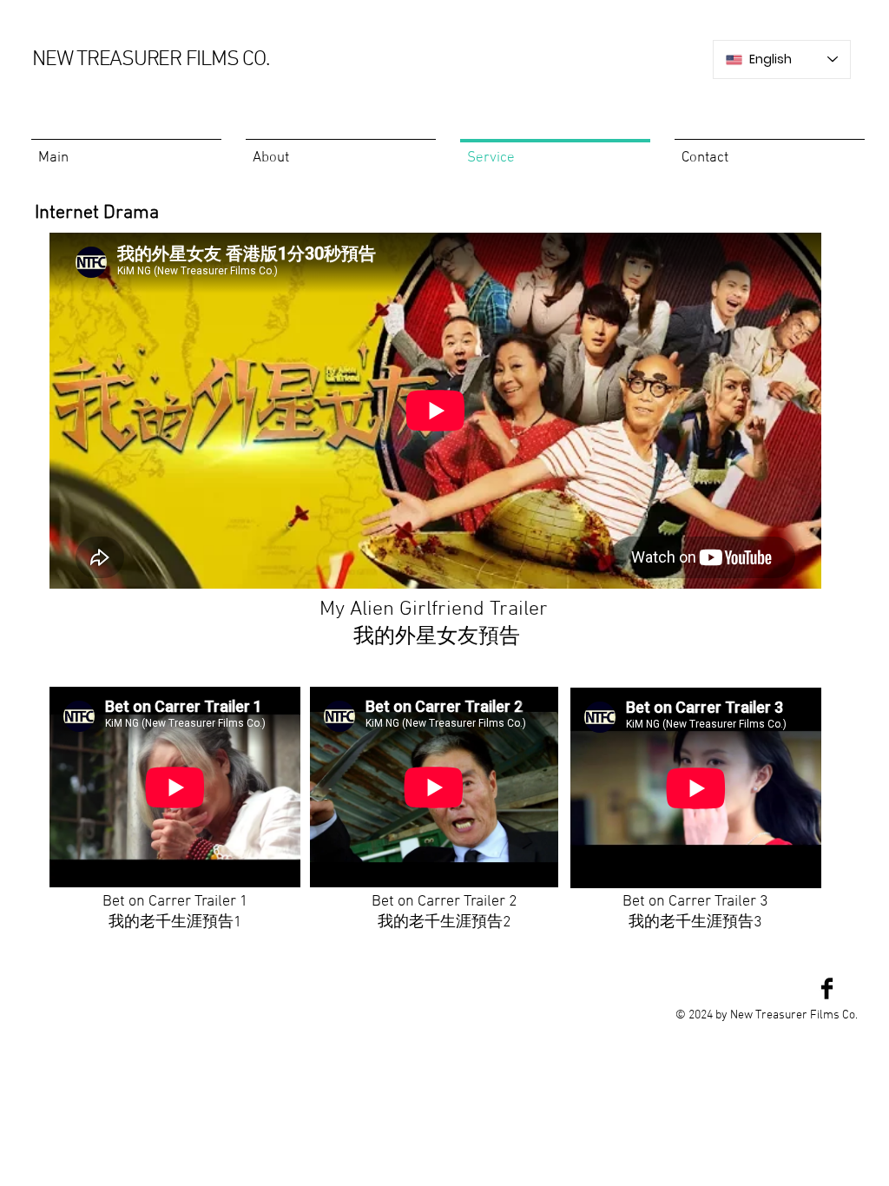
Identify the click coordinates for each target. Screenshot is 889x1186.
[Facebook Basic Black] (827, 988)
